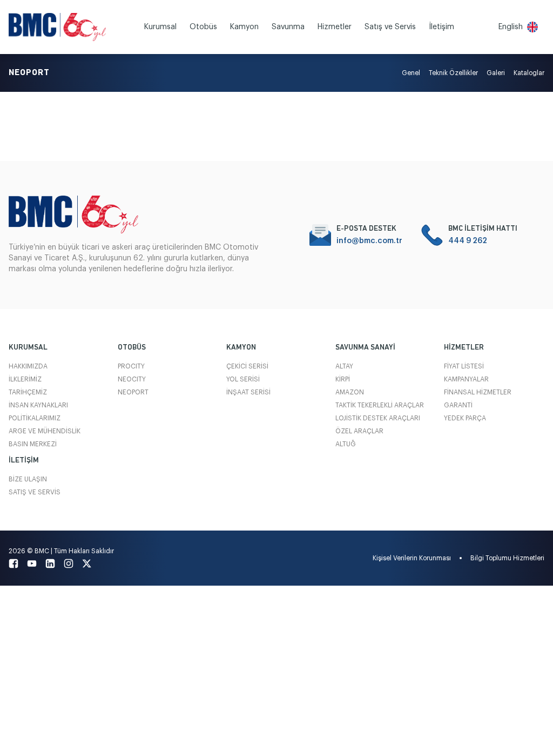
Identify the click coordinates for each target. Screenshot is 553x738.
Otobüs (203, 27)
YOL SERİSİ (243, 379)
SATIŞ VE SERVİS (34, 492)
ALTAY (344, 366)
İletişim (441, 27)
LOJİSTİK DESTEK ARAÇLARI (377, 418)
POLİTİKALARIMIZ (34, 418)
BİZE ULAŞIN (28, 479)
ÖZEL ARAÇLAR (359, 431)
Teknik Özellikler (453, 73)
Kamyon (244, 27)
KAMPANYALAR (466, 379)
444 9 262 (467, 241)
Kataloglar (529, 73)
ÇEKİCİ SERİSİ (247, 366)
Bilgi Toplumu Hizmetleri (507, 558)
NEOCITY (132, 379)
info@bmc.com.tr (369, 241)
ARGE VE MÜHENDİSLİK (44, 431)
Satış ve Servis (390, 27)
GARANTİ (458, 405)
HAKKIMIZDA (28, 366)
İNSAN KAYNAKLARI (38, 405)
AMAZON (349, 392)
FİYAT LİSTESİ (464, 366)
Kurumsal (160, 27)
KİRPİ (342, 379)
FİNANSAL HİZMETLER (477, 392)
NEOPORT (133, 392)
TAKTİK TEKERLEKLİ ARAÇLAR (379, 405)
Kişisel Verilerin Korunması (412, 558)
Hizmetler (335, 27)
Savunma (288, 27)
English (510, 27)
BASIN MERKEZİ (33, 444)
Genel (411, 73)
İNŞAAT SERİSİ (248, 392)
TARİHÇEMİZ (28, 392)
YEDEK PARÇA (465, 418)
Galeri (496, 73)
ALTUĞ (345, 444)
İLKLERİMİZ (25, 379)
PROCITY (131, 366)
